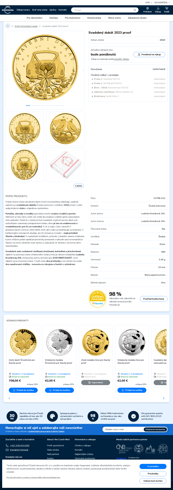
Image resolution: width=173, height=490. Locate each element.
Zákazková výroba (137, 17)
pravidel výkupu (121, 59)
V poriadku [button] (153, 466)
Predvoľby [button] (153, 473)
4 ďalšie (78, 186)
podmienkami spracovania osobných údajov (46, 431)
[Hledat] (135, 10)
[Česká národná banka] (124, 448)
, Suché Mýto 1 (106, 96)
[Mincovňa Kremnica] (138, 448)
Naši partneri (53, 454)
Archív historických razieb (26, 26)
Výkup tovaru (23, 9)
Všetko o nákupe (83, 445)
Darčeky (53, 17)
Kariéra (50, 458)
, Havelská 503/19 (107, 79)
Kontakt (63, 9)
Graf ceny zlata (39, 9)
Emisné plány (94, 17)
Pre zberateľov (34, 17)
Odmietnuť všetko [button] (153, 480)
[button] (162, 2)
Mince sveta (114, 17)
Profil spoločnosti (55, 445)
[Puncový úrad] (150, 448)
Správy (52, 9)
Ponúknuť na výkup (151, 54)
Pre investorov (72, 17)
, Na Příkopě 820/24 (108, 83)
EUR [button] (148, 2)
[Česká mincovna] (7, 10)
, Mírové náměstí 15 (113, 91)
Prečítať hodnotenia (153, 298)
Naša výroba (53, 449)
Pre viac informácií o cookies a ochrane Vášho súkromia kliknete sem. (33, 477)
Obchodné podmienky (85, 458)
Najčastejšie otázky (84, 454)
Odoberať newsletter (155, 429)
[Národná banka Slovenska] (162, 448)
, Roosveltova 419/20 (111, 87)
